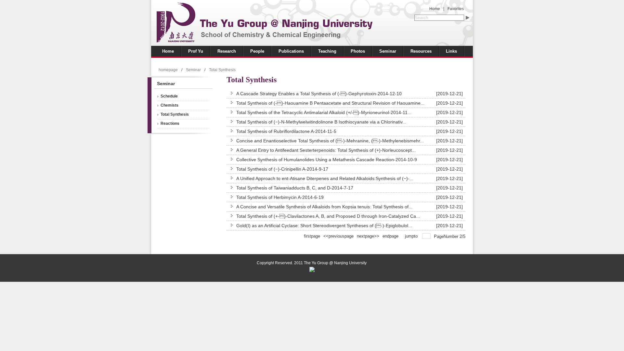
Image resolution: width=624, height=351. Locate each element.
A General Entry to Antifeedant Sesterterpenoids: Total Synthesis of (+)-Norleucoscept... (326, 150)
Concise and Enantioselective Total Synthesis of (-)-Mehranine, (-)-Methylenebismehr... (330, 140)
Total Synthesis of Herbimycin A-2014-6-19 (280, 197)
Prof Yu (195, 51)
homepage (168, 70)
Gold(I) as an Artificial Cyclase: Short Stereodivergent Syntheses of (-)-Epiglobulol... (324, 225)
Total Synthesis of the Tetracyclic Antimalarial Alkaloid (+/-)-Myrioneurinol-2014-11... (323, 112)
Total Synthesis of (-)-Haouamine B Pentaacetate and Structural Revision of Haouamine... (330, 103)
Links (451, 51)
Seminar (387, 51)
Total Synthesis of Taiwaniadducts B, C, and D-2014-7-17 (294, 187)
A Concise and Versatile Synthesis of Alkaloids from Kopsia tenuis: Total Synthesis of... (324, 206)
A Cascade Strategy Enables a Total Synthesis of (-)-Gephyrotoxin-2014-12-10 (319, 93)
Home (434, 8)
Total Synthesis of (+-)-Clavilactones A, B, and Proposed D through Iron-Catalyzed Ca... (328, 216)
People (257, 51)
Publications (291, 51)
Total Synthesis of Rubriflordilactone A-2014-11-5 (286, 131)
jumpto (412, 236)
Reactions (170, 123)
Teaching (327, 51)
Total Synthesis (222, 70)
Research (226, 51)
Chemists (169, 105)
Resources (421, 51)
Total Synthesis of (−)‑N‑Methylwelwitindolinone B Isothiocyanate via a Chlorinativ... (321, 121)
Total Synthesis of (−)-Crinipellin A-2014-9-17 (282, 169)
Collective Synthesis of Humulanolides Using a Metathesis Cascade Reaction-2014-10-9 (326, 159)
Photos (358, 51)
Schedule (169, 96)
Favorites (456, 8)
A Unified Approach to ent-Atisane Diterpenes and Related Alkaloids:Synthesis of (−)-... (324, 178)
